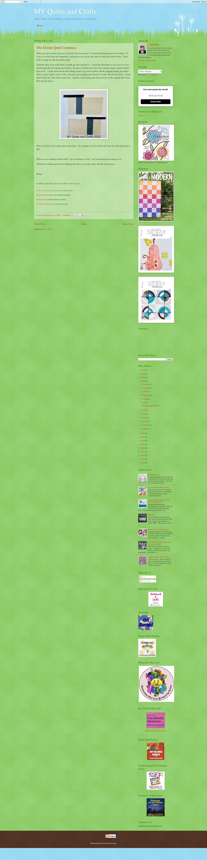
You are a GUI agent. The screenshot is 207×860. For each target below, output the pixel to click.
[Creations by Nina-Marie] (155, 759)
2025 (143, 374)
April (145, 417)
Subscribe (155, 101)
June (144, 410)
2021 (143, 437)
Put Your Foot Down (44, 204)
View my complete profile (147, 60)
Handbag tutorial (153, 474)
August (145, 399)
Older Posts (128, 223)
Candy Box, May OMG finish (158, 529)
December (146, 384)
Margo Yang (154, 45)
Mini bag (151, 515)
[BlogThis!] (77, 215)
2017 (143, 451)
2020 (143, 440)
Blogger (113, 843)
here (127, 64)
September (146, 395)
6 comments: (66, 215)
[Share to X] (80, 215)
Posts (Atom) (47, 229)
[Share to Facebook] (82, 215)
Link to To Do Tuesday (44, 190)
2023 (143, 381)
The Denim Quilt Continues (56, 47)
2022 (143, 433)
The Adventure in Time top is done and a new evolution (159, 543)
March (145, 421)
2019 (143, 444)
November (146, 388)
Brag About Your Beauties (45, 195)
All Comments (146, 581)
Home (40, 25)
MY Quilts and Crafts (65, 11)
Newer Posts (40, 223)
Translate (154, 74)
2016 (143, 455)
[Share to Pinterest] (84, 215)
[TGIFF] (156, 789)
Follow (140, 115)
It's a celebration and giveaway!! (159, 487)
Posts (143, 577)
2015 (143, 459)
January (145, 428)
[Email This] (75, 215)
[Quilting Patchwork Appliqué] (155, 606)
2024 (143, 377)
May (144, 414)
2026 (143, 370)
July (144, 402)
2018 (143, 448)
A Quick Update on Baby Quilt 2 (159, 557)
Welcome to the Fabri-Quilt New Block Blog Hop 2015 (159, 501)
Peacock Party (41, 200)
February (146, 425)
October (146, 391)
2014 (143, 463)
